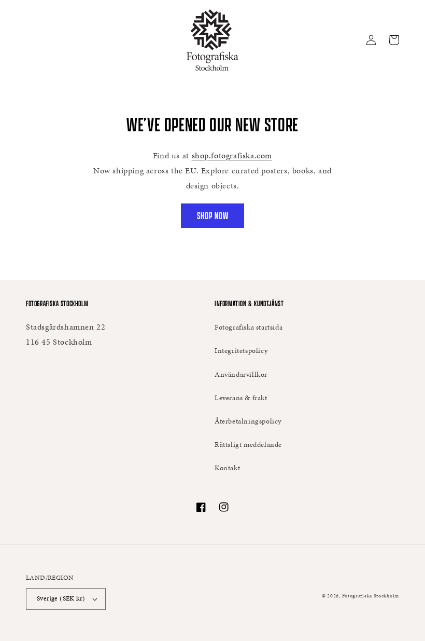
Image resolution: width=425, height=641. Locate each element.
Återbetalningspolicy (248, 421)
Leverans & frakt (241, 398)
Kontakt (227, 468)
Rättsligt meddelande (248, 444)
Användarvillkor (241, 374)
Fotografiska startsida (248, 327)
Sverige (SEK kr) (61, 598)
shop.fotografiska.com (232, 155)
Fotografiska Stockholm (370, 595)
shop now (213, 215)
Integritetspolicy (241, 351)
